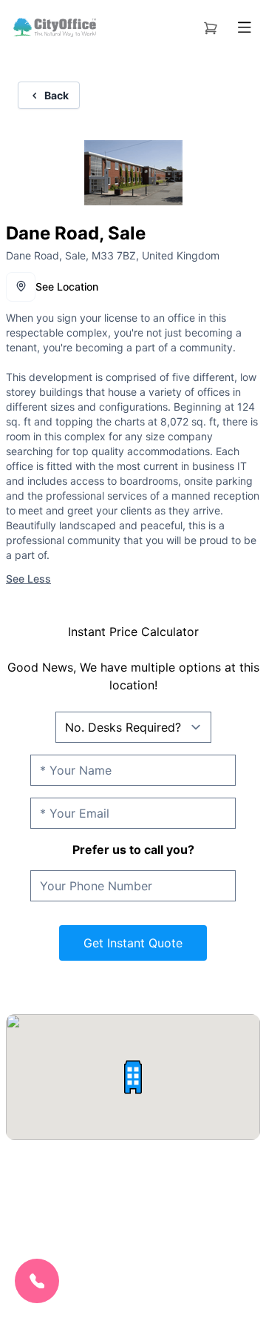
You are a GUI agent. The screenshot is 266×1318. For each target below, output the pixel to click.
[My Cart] (210, 25)
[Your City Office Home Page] (54, 27)
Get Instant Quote (133, 942)
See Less (28, 578)
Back (56, 95)
